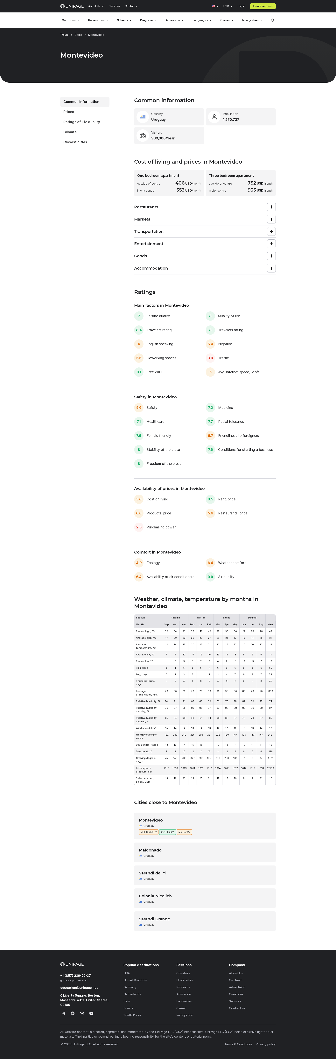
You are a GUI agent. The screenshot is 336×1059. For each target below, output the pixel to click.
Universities (96, 20)
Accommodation (151, 268)
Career (225, 20)
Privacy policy (266, 1044)
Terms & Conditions (238, 1044)
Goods (140, 256)
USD (226, 6)
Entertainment (148, 243)
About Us (94, 6)
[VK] (82, 1013)
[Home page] (72, 6)
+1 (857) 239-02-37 (75, 976)
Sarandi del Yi (152, 873)
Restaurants (146, 207)
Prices (68, 112)
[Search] (273, 20)
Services (114, 6)
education (79, 988)
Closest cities (75, 142)
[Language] (215, 6)
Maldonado (150, 850)
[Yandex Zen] (73, 1013)
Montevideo (151, 820)
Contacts (131, 6)
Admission (173, 20)
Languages (200, 20)
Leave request (263, 6)
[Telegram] (63, 1013)
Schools (122, 20)
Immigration (250, 20)
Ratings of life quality (81, 122)
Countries (69, 20)
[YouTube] (91, 1013)
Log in (241, 6)
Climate (70, 132)
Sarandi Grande (154, 919)
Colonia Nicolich (155, 896)
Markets (142, 219)
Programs (146, 20)
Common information (81, 102)
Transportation (149, 231)
